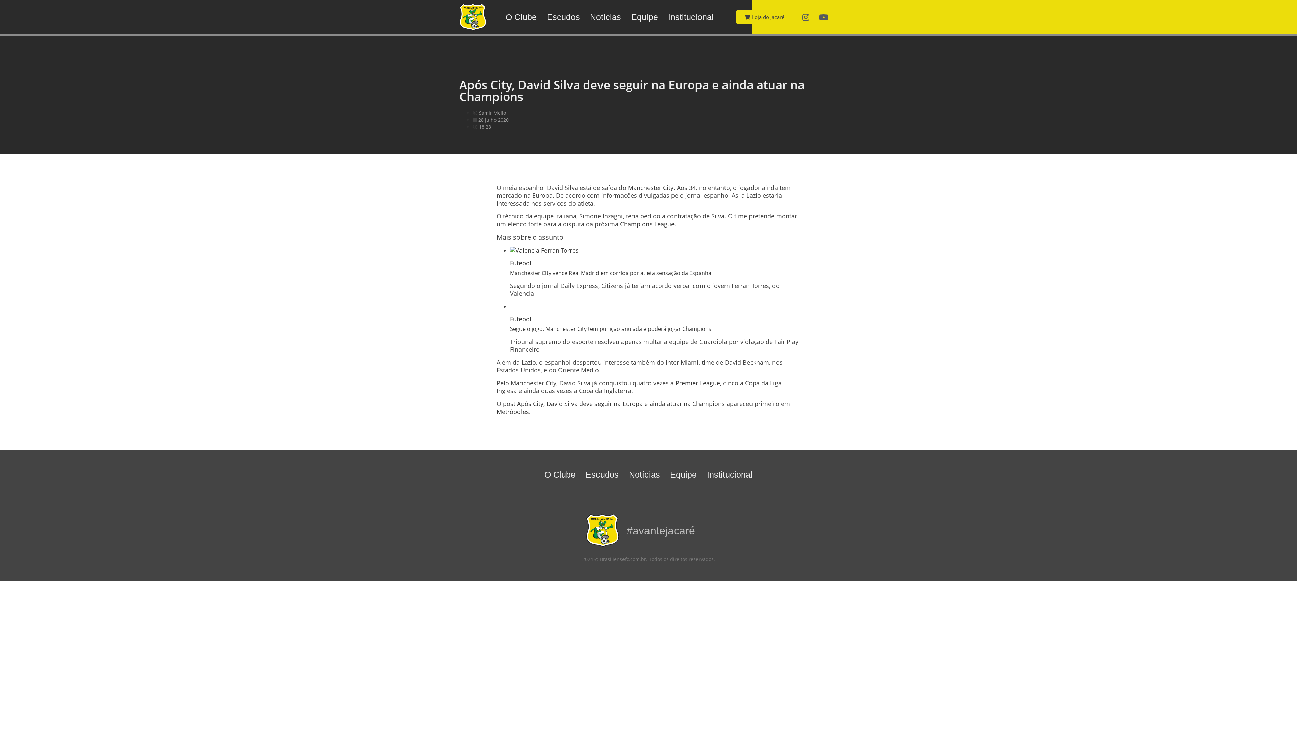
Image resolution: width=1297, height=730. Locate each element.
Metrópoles (513, 412)
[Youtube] (824, 17)
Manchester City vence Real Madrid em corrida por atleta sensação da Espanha (610, 273)
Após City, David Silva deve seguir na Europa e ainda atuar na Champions (621, 403)
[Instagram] (806, 17)
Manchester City (650, 188)
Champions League (647, 224)
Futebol (520, 263)
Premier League (698, 383)
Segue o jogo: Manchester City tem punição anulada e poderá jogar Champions (610, 329)
